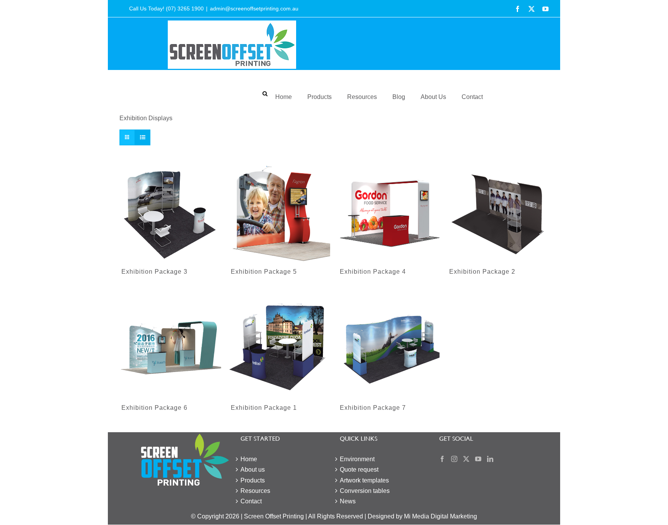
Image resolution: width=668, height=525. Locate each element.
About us (252, 469)
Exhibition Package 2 (482, 271)
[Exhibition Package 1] (280, 349)
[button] (265, 94)
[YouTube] (478, 459)
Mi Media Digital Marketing (440, 516)
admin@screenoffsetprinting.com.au (254, 8)
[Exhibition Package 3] (170, 212)
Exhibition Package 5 (264, 271)
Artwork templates (364, 480)
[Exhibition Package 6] (170, 349)
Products (319, 97)
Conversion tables (365, 491)
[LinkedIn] (490, 459)
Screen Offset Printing (274, 516)
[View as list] (142, 137)
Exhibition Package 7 (373, 407)
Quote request (359, 469)
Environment (357, 459)
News (348, 501)
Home (283, 97)
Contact (472, 97)
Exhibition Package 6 (154, 407)
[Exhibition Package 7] (389, 349)
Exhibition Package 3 (154, 271)
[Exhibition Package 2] (498, 212)
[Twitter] (466, 459)
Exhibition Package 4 (373, 271)
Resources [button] (362, 97)
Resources (255, 491)
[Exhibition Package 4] (389, 212)
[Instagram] (454, 459)
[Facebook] (442, 459)
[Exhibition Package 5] (280, 212)
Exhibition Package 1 (264, 407)
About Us (433, 97)
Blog (398, 97)
